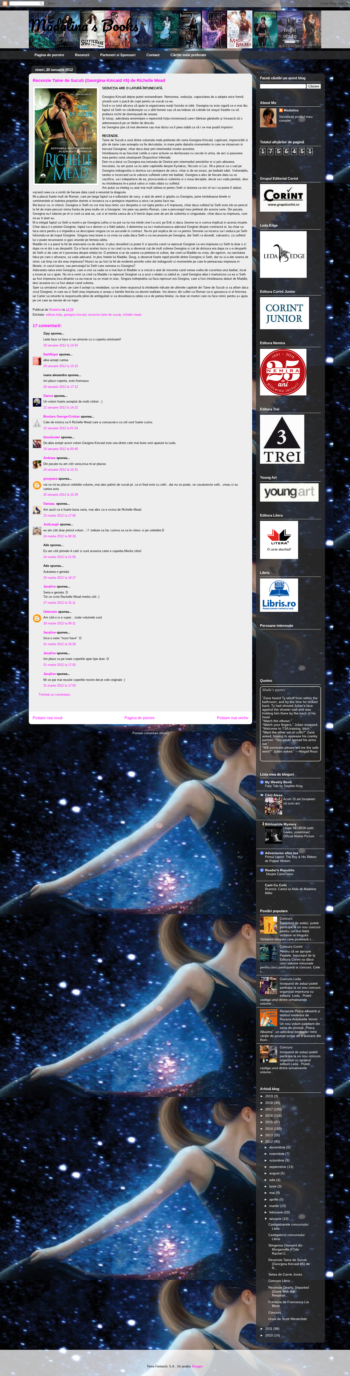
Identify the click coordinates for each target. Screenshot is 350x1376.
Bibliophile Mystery (280, 824)
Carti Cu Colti (276, 885)
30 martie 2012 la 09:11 (59, 623)
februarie (276, 1212)
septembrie (278, 1167)
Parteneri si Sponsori (117, 55)
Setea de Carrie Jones (285, 1274)
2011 (269, 1329)
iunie (273, 1186)
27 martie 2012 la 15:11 (59, 602)
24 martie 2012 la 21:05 (59, 557)
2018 (269, 1103)
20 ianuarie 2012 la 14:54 (60, 345)
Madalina (291, 110)
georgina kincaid (75, 314)
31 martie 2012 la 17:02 (59, 665)
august (274, 1173)
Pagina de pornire (49, 55)
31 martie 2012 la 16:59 (59, 644)
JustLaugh (51, 524)
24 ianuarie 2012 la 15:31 (60, 469)
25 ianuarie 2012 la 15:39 (60, 494)
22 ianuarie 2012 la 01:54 (60, 428)
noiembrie (277, 1154)
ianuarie (275, 1219)
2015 (269, 1122)
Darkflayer (50, 354)
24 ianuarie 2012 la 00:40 (60, 449)
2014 (269, 1129)
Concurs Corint (291, 946)
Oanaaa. (49, 503)
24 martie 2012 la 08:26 (59, 536)
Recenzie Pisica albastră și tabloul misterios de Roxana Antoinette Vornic (300, 1015)
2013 (269, 1135)
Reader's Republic (280, 870)
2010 (269, 1335)
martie (274, 1206)
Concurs (286, 918)
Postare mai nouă (47, 718)
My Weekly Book (278, 782)
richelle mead (132, 314)
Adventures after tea (281, 853)
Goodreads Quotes (308, 759)
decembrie (277, 1147)
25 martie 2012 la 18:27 (59, 577)
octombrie (277, 1160)
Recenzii (82, 55)
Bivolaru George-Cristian (61, 416)
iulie (272, 1180)
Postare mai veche (232, 718)
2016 (269, 1115)
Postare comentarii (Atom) (150, 733)
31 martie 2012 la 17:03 (59, 685)
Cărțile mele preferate (188, 55)
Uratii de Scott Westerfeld (287, 1319)
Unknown (50, 611)
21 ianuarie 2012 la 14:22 (60, 407)
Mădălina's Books (83, 25)
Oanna (48, 396)
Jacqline (49, 586)
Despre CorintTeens (279, 874)
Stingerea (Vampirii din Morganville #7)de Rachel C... (285, 1249)
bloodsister (51, 437)
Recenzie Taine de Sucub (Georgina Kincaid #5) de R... (289, 1264)
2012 (269, 1141)
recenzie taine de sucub (104, 314)
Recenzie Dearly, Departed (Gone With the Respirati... (288, 1291)
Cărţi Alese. (274, 795)
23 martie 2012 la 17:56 (59, 515)
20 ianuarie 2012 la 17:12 (60, 387)
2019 (269, 1096)
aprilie (274, 1199)
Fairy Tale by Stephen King (283, 786)
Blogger (197, 1366)
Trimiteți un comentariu (54, 694)
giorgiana (50, 478)
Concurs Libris (279, 1281)
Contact (153, 55)
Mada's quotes (273, 689)
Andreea (49, 458)
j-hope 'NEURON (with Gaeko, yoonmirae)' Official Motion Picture (298, 832)
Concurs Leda (290, 979)
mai (272, 1193)
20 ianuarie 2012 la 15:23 (60, 366)
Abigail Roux (308, 751)
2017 (269, 1109)
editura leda (54, 314)
